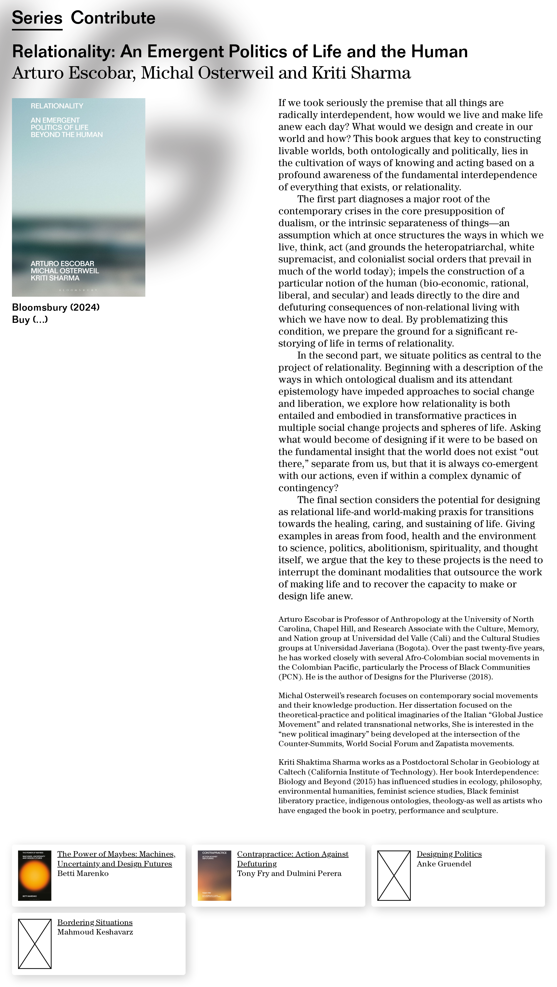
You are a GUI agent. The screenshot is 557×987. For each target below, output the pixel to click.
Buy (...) (30, 321)
